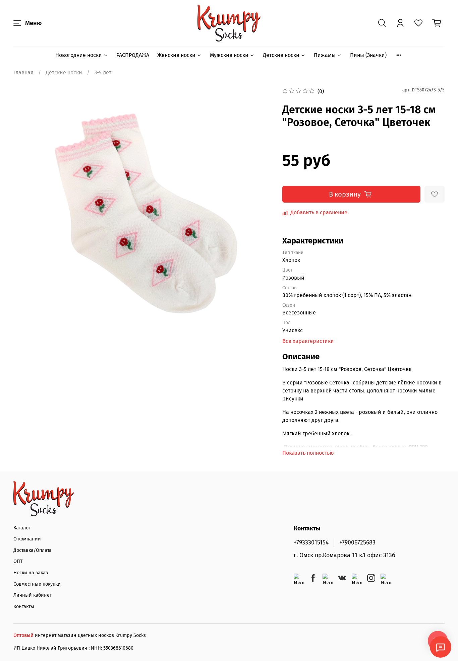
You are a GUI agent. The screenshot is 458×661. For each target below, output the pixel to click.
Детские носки (281, 55)
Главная (23, 72)
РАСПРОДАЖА (132, 55)
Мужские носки (229, 55)
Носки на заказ (30, 573)
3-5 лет (102, 72)
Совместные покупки (37, 584)
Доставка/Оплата (32, 550)
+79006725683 (357, 542)
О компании (27, 539)
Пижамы (325, 55)
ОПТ (17, 561)
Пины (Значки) (368, 55)
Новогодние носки (78, 55)
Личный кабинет (32, 595)
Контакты (23, 606)
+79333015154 (311, 542)
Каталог (22, 528)
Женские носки (176, 55)
